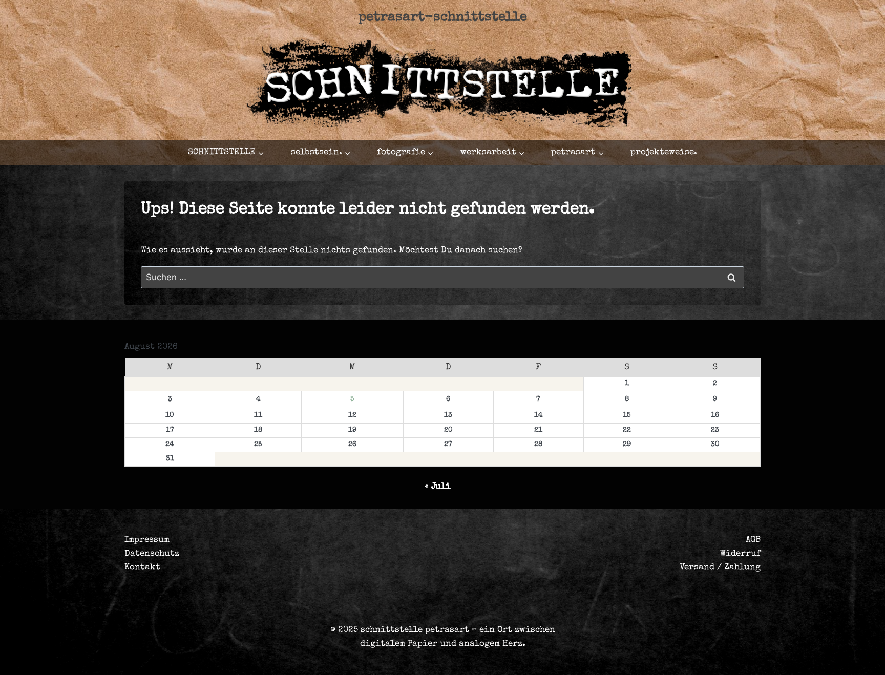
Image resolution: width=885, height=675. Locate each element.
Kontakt (142, 567)
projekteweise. (663, 152)
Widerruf (740, 554)
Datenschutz (151, 554)
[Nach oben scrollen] (810, 657)
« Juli (438, 486)
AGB (753, 540)
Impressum (147, 540)
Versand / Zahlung (720, 567)
